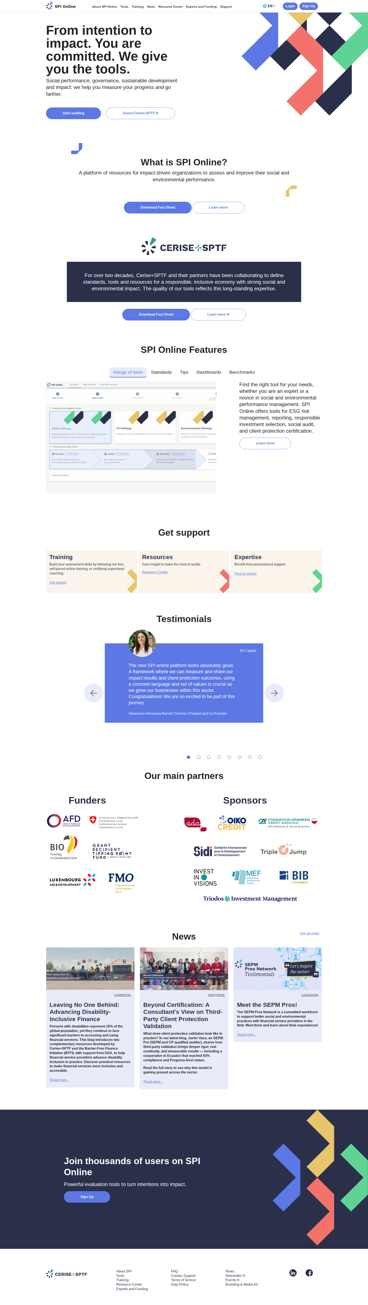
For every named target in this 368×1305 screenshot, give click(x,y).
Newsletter (234, 1276)
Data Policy (179, 1284)
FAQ (174, 1271)
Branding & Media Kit (242, 1284)
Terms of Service (183, 1280)
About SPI (124, 1271)
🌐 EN (268, 6)
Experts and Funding (201, 6)
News (151, 6)
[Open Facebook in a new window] (309, 1272)
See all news (309, 933)
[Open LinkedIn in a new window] (293, 1272)
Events (231, 1280)
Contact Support (183, 1276)
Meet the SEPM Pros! (267, 1005)
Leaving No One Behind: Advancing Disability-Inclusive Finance (84, 1012)
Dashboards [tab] (209, 372)
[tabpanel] (184, 439)
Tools (124, 6)
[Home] (61, 6)
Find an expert (245, 573)
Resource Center (170, 6)
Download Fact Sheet (158, 207)
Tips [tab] (184, 372)
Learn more (218, 207)
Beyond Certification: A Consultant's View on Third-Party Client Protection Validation (182, 1016)
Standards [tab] (161, 372)
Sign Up (308, 6)
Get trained (58, 582)
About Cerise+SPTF (139, 113)
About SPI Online (104, 6)
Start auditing (73, 113)
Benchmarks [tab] (242, 372)
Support (226, 6)
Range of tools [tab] (128, 372)
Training (138, 6)
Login (290, 6)
